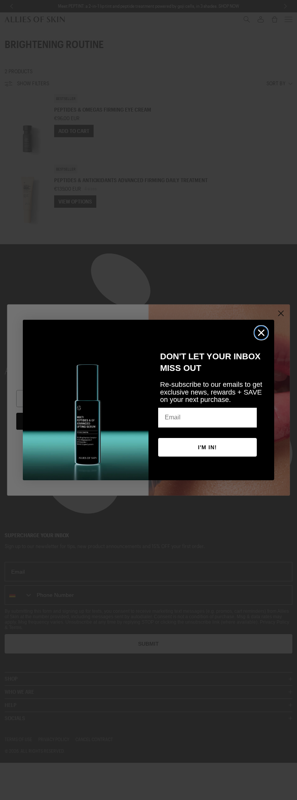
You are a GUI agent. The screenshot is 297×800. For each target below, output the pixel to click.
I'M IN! (207, 447)
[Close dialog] (261, 333)
